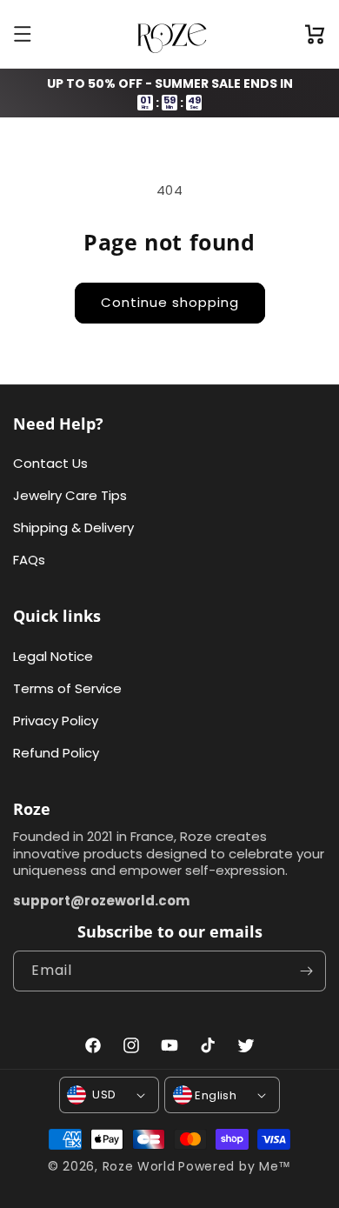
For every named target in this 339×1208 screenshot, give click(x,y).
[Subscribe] (306, 971)
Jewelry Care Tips (70, 495)
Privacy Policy (55, 720)
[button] (24, 34)
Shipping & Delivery (73, 527)
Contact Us (50, 463)
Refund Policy (56, 753)
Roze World (139, 1166)
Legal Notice (53, 656)
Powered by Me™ (234, 1166)
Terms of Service (67, 688)
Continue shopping (170, 302)
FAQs (29, 560)
